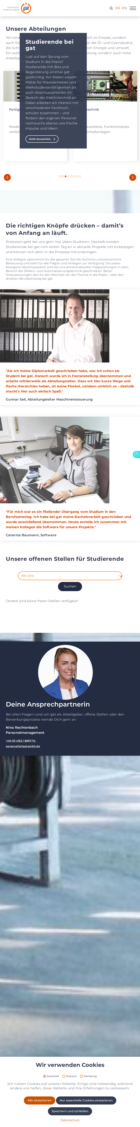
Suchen (70, 586)
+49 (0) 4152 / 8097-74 (21, 740)
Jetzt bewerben (40, 139)
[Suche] (111, 8)
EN (124, 8)
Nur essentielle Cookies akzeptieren (86, 1100)
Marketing (90, 1076)
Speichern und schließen (70, 1111)
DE (117, 8)
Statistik (71, 1076)
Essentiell (53, 1076)
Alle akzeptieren (40, 1100)
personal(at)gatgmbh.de (23, 746)
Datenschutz (70, 1120)
